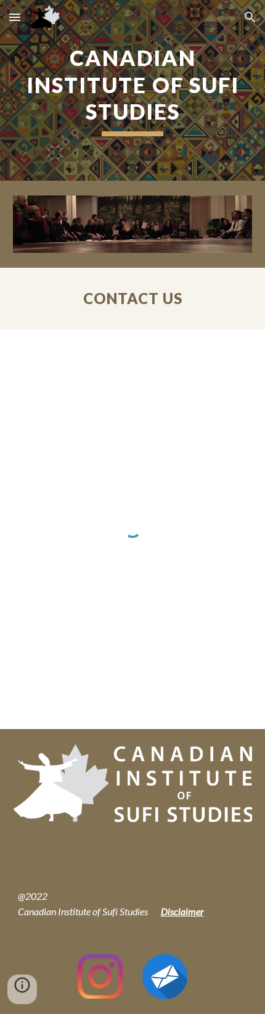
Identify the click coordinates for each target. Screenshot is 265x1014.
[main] (133, 90)
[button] (15, 17)
